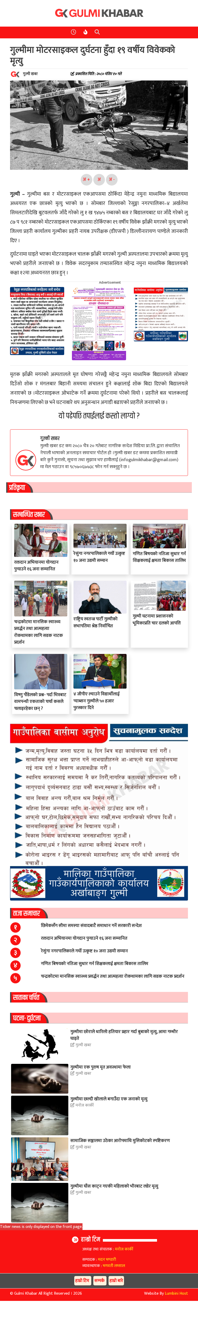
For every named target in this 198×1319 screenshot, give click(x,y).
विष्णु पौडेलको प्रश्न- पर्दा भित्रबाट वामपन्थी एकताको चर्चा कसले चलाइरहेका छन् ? (40, 701)
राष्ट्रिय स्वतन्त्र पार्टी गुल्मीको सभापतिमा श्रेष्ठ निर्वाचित (95, 622)
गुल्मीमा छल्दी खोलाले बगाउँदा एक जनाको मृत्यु (108, 1099)
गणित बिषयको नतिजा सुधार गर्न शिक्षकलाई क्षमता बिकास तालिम (159, 557)
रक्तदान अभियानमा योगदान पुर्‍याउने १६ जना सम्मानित (36, 565)
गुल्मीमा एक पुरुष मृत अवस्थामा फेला (100, 1067)
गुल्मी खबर (50, 438)
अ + (86, 179)
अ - (112, 179)
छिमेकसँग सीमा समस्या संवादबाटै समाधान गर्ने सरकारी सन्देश (91, 925)
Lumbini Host (176, 1293)
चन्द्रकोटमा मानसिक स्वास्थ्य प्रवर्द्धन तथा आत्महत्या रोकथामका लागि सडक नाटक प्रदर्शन (38, 632)
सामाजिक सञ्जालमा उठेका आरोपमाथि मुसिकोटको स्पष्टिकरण (120, 1140)
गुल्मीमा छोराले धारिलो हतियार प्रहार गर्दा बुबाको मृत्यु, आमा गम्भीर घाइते (124, 1035)
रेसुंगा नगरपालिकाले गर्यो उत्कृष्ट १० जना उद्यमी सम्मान (99, 557)
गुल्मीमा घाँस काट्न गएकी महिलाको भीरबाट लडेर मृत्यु (114, 1186)
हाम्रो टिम (90, 1239)
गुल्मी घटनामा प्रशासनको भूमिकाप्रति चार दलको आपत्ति (157, 619)
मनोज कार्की (84, 1105)
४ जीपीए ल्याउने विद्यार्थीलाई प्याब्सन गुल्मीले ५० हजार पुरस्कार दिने (96, 700)
